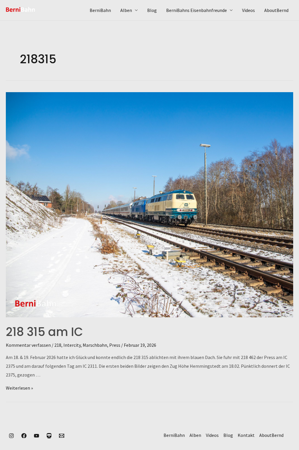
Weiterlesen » (19, 388)
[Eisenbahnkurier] (49, 435)
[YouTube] (36, 435)
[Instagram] (11, 435)
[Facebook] (24, 435)
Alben (126, 10)
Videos (248, 10)
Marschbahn (95, 345)
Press (114, 345)
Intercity (72, 345)
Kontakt (246, 435)
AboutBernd (276, 10)
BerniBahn (100, 10)
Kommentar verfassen (28, 345)
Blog (152, 10)
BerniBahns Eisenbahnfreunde (196, 10)
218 (57, 345)
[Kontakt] (61, 435)
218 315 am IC (44, 332)
